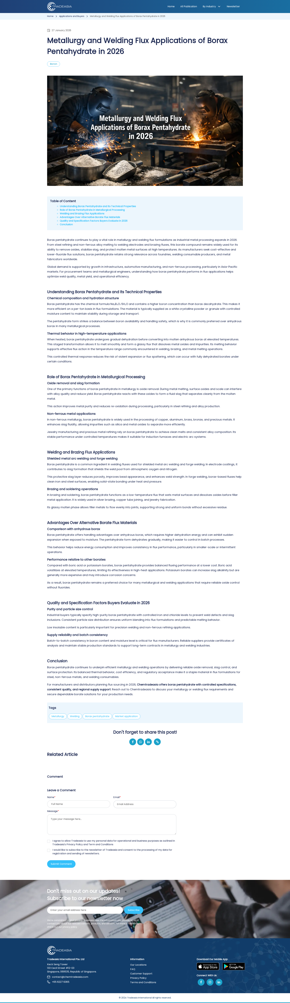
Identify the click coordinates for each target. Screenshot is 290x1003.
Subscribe (134, 910)
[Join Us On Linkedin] (219, 982)
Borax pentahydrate (97, 716)
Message (53, 811)
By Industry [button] (209, 6)
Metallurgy (58, 716)
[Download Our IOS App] (208, 966)
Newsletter (233, 6)
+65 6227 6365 (60, 982)
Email (117, 797)
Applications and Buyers (72, 16)
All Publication (188, 6)
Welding (74, 716)
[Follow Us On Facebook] (201, 982)
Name (51, 797)
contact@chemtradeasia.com (70, 977)
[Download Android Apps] (233, 966)
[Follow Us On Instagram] (210, 982)
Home (171, 6)
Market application (126, 716)
